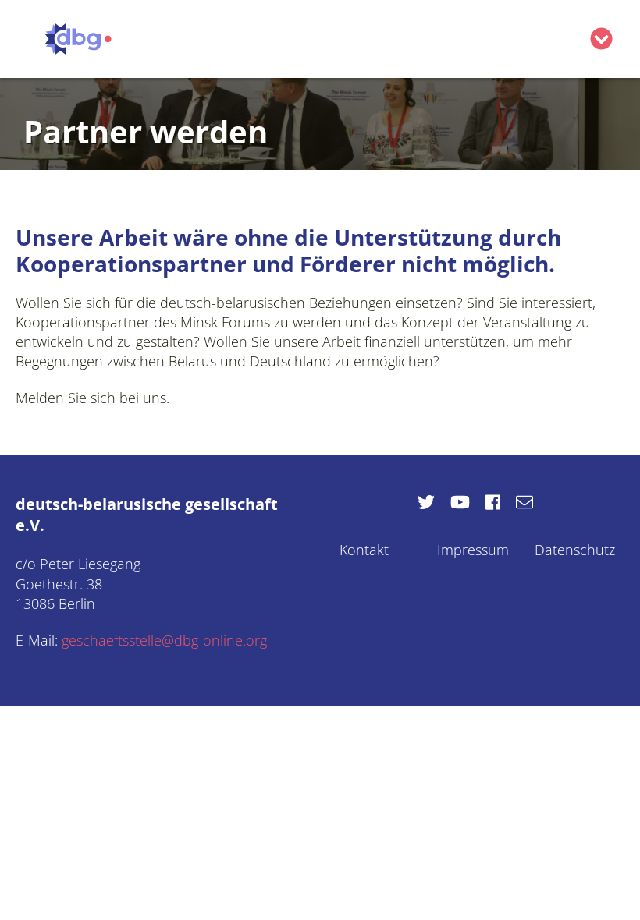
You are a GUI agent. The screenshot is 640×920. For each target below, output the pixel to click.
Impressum (473, 549)
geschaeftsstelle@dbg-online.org (164, 640)
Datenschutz (575, 549)
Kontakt (364, 549)
